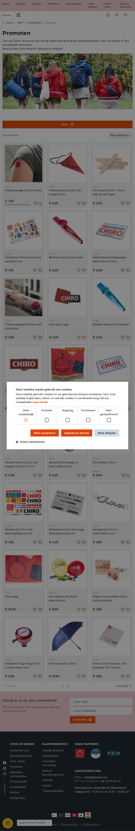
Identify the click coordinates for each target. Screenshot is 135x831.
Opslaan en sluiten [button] (76, 433)
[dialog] (67, 415)
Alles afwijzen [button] (107, 433)
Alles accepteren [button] (44, 433)
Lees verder (40, 402)
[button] (30, 442)
